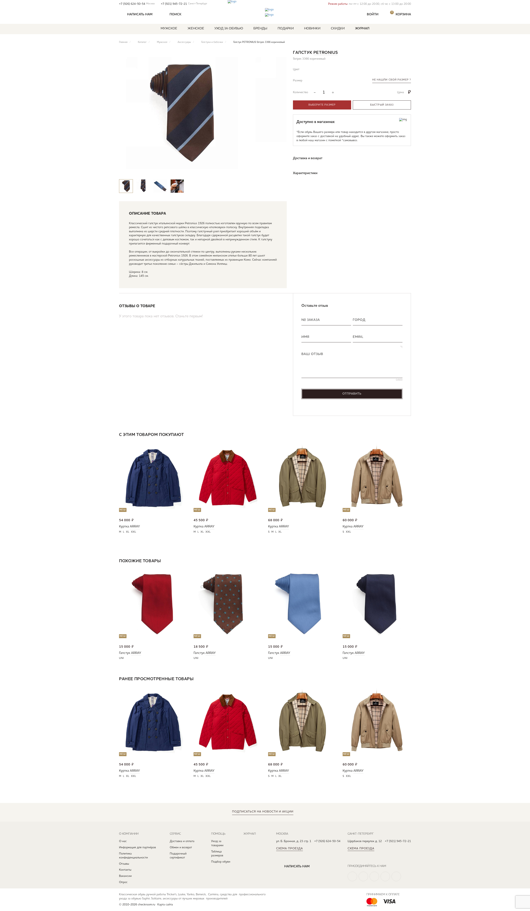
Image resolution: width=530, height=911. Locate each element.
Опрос (123, 882)
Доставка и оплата (182, 841)
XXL (133, 532)
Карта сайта (165, 904)
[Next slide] (280, 171)
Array (135, 526)
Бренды (260, 28)
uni (121, 658)
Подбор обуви (220, 861)
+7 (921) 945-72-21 (184, 3)
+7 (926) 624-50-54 (137, 3)
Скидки (338, 28)
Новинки (312, 28)
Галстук (124, 653)
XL (127, 532)
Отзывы (124, 863)
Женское (196, 28)
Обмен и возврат (181, 847)
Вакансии (125, 876)
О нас (123, 841)
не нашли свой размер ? (391, 80)
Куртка (124, 526)
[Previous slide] (268, 171)
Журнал (362, 28)
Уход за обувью (228, 28)
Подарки (286, 28)
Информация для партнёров (137, 847)
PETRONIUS (325, 53)
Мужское (169, 28)
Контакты (125, 869)
